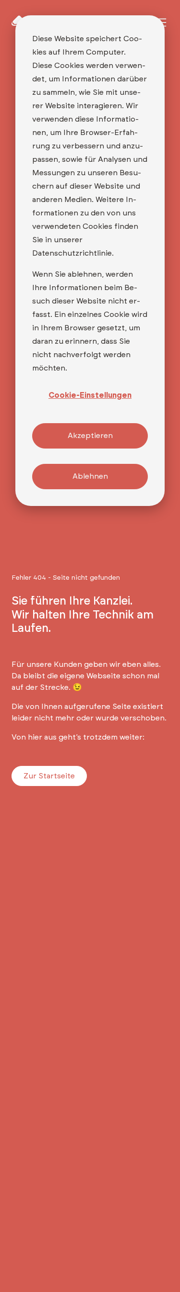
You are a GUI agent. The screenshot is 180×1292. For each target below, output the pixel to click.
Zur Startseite (49, 776)
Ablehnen (90, 476)
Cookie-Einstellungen (90, 395)
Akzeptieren (90, 435)
